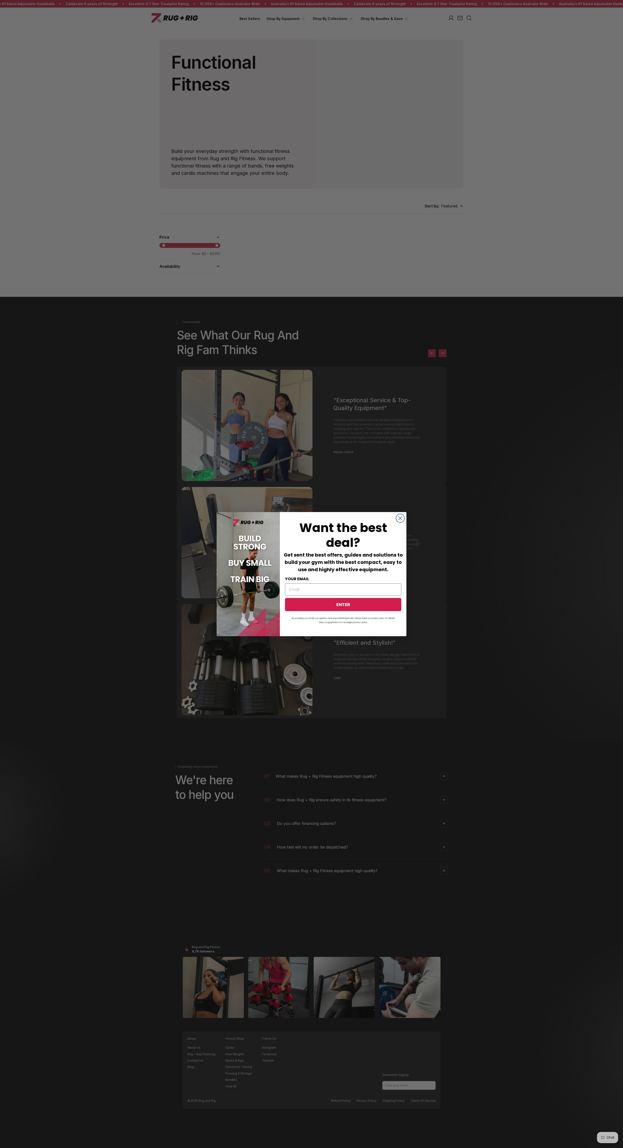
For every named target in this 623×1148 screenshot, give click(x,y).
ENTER (343, 604)
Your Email (297, 578)
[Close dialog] (400, 518)
